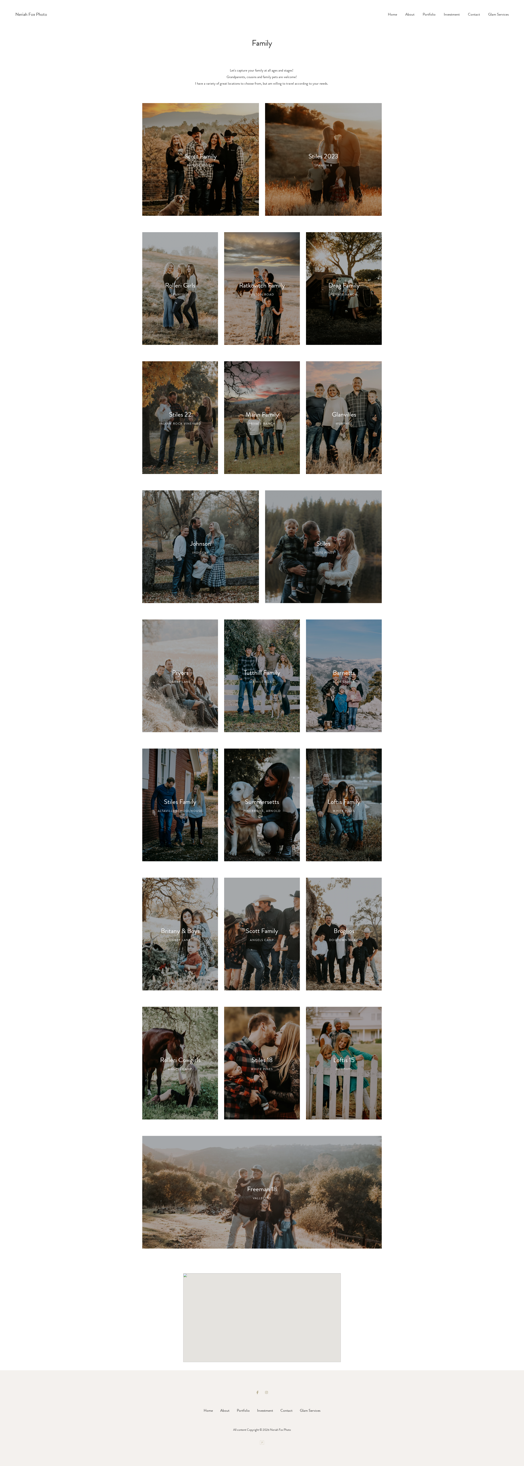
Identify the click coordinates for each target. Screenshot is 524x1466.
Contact (474, 14)
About (409, 14)
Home (392, 14)
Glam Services (498, 14)
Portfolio (429, 14)
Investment (452, 14)
